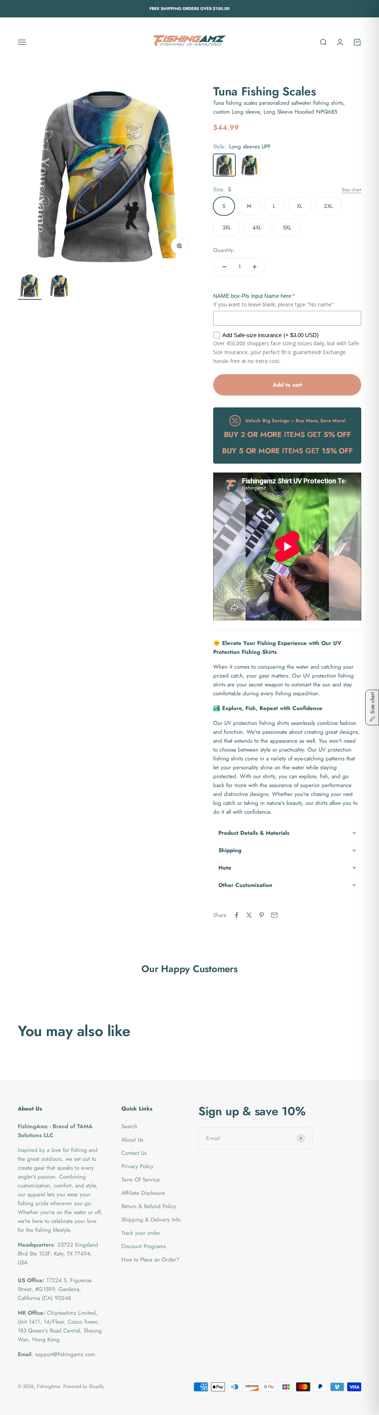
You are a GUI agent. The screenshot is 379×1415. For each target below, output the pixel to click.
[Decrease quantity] (224, 267)
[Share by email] (274, 915)
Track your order (140, 1233)
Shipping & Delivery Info (151, 1220)
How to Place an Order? (150, 1260)
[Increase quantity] (254, 267)
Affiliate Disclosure (143, 1193)
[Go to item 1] (29, 287)
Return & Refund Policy (148, 1206)
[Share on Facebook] (236, 915)
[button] (287, 833)
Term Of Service (140, 1180)
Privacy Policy (137, 1166)
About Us (132, 1140)
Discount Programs (143, 1246)
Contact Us (134, 1153)
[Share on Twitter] (249, 915)
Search (129, 1126)
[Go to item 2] (59, 287)
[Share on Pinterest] (261, 915)
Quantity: (224, 250)
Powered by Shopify (83, 1386)
